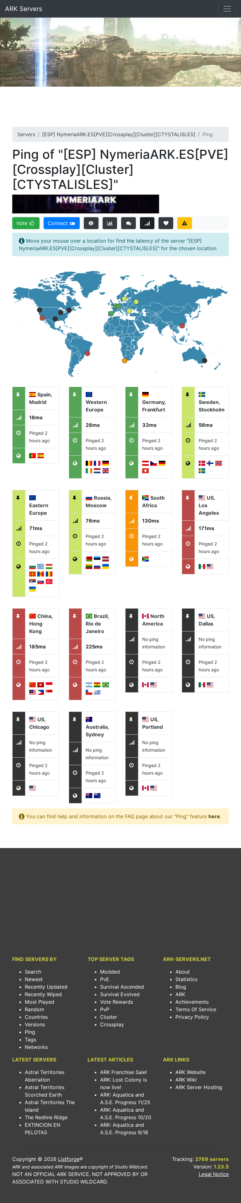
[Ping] (147, 223)
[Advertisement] (120, 108)
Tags (30, 1039)
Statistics (186, 979)
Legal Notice (214, 1174)
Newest (34, 979)
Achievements (192, 1002)
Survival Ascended (122, 987)
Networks (36, 1047)
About (182, 972)
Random (34, 1009)
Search (33, 972)
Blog (180, 987)
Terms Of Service (195, 1009)
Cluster (108, 1017)
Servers (26, 134)
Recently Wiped (43, 994)
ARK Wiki (186, 1080)
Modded (110, 972)
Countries (36, 1017)
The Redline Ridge (46, 1117)
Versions (35, 1024)
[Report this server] (184, 223)
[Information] (91, 223)
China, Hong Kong (41, 623)
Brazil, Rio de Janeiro (97, 623)
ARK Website (190, 1072)
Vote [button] (22, 223)
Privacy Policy (192, 1017)
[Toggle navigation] (227, 9)
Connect (58, 223)
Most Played (39, 1002)
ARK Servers (23, 9)
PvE (104, 979)
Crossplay (112, 1024)
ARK (180, 994)
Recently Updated (46, 987)
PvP (104, 1009)
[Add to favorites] (165, 223)
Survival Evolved (120, 994)
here (214, 816)
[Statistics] (110, 223)
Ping (30, 1032)
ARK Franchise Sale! (123, 1072)
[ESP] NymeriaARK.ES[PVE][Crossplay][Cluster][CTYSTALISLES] (118, 134)
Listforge (68, 1159)
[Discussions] (128, 223)
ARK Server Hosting (198, 1087)
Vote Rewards (116, 1002)
